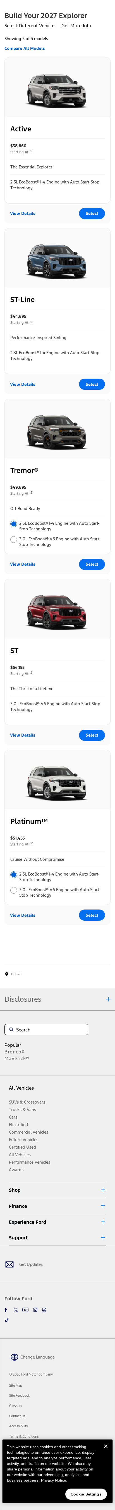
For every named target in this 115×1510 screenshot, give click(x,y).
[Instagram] (35, 1310)
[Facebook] (6, 1310)
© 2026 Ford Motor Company (31, 1374)
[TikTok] (6, 1320)
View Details (22, 213)
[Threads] (44, 1310)
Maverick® (16, 1058)
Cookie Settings (86, 1494)
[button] (57, 1190)
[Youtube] (25, 1310)
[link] (15, 1385)
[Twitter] (15, 1310)
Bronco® (14, 1052)
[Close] (106, 1451)
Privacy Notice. (54, 1480)
